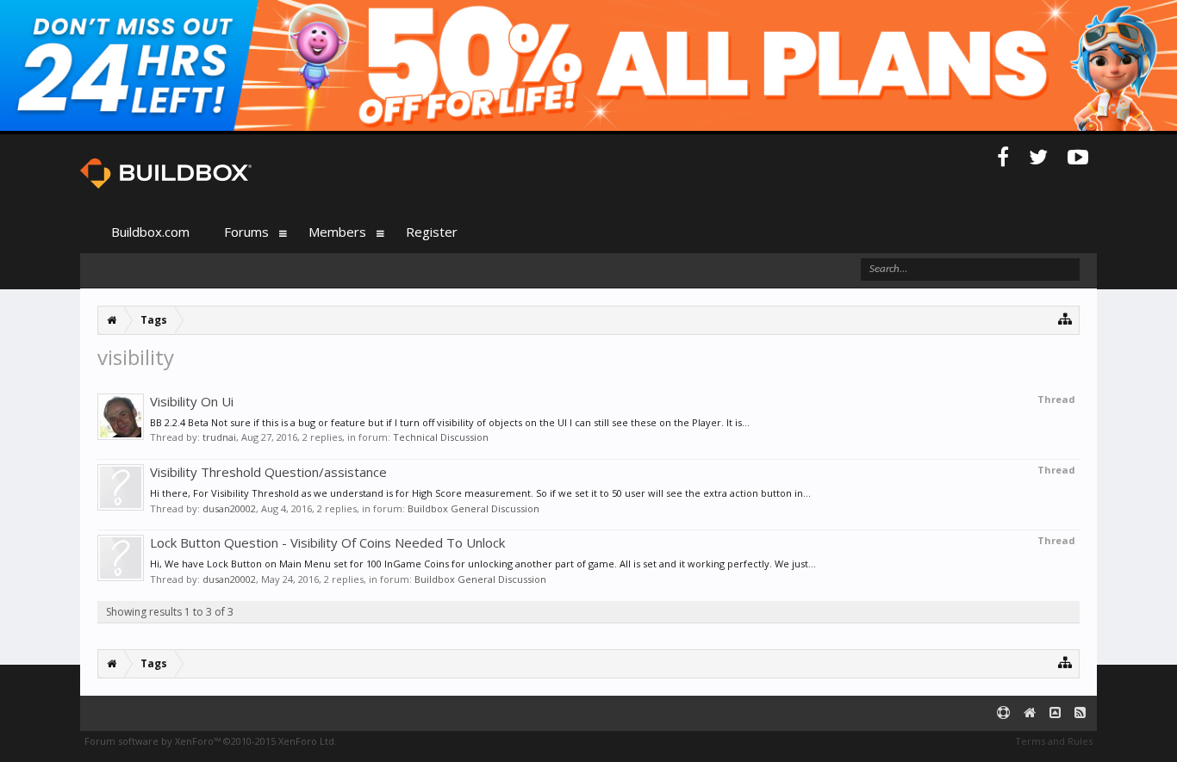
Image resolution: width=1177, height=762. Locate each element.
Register (432, 231)
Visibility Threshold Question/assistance (268, 471)
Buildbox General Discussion (473, 508)
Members (337, 231)
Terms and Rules (1054, 740)
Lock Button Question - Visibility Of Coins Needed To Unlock (327, 542)
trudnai (219, 437)
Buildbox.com (150, 231)
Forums (246, 231)
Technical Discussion (441, 437)
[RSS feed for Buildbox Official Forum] (1080, 713)
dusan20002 (229, 508)
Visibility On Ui (192, 401)
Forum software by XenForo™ (210, 740)
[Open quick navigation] (1065, 318)
